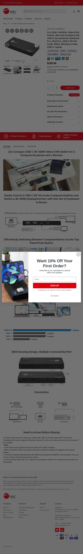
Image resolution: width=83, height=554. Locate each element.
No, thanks (55, 296)
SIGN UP (55, 285)
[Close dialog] (78, 254)
